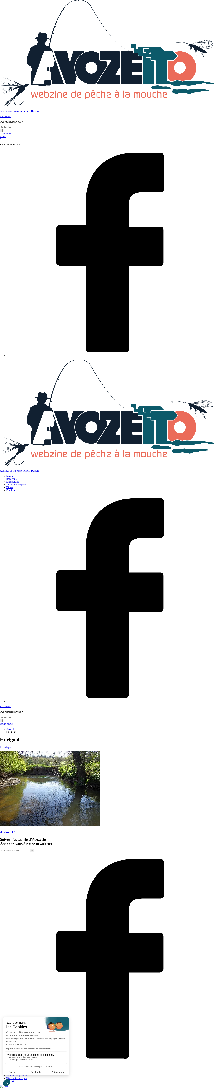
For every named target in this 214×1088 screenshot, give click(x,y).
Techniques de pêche (16, 484)
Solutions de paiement (17, 1075)
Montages (11, 476)
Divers (9, 487)
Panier (3, 138)
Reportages (11, 479)
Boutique (10, 490)
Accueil (10, 729)
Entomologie (12, 481)
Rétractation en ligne (16, 1078)
